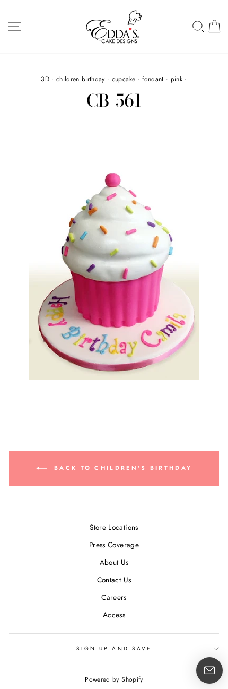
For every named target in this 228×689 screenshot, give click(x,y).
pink (176, 79)
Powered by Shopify (114, 679)
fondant (152, 79)
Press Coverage (114, 544)
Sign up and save (114, 648)
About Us (114, 562)
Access (114, 614)
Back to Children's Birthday (121, 467)
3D (45, 79)
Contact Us (114, 579)
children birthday (80, 79)
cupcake (123, 79)
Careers (113, 597)
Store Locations (114, 527)
